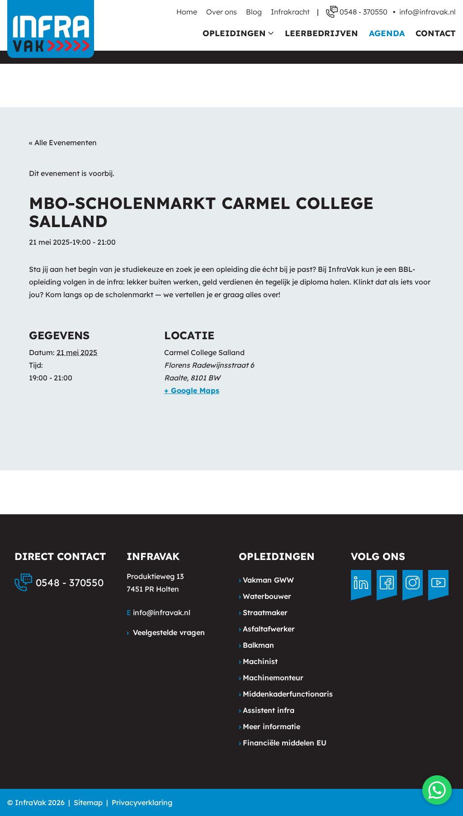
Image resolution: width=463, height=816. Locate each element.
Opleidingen (234, 33)
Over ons (221, 11)
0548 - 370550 (70, 582)
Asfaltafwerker (267, 628)
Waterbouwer (265, 596)
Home (186, 11)
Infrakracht (290, 11)
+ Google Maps (191, 390)
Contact (436, 33)
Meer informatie (269, 726)
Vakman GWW (266, 579)
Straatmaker (263, 612)
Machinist (258, 661)
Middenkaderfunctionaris (286, 693)
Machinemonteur (271, 677)
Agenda (387, 33)
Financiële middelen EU (282, 742)
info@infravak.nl (427, 11)
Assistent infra (266, 710)
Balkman (256, 645)
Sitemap (88, 802)
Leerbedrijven (321, 33)
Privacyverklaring (142, 802)
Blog (254, 11)
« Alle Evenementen (63, 142)
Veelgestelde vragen (166, 632)
